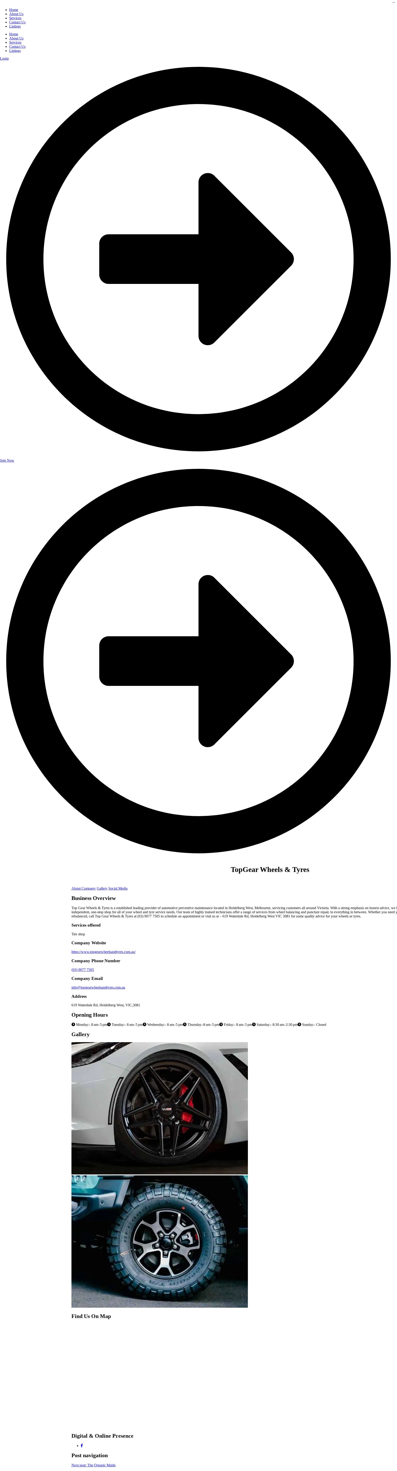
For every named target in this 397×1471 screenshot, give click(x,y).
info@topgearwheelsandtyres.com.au (98, 987)
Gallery (102, 888)
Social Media (118, 888)
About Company (83, 888)
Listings (15, 51)
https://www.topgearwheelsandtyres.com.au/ (103, 952)
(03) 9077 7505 (82, 970)
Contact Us (17, 46)
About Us (16, 38)
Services (15, 42)
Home (13, 34)
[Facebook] (82, 1446)
